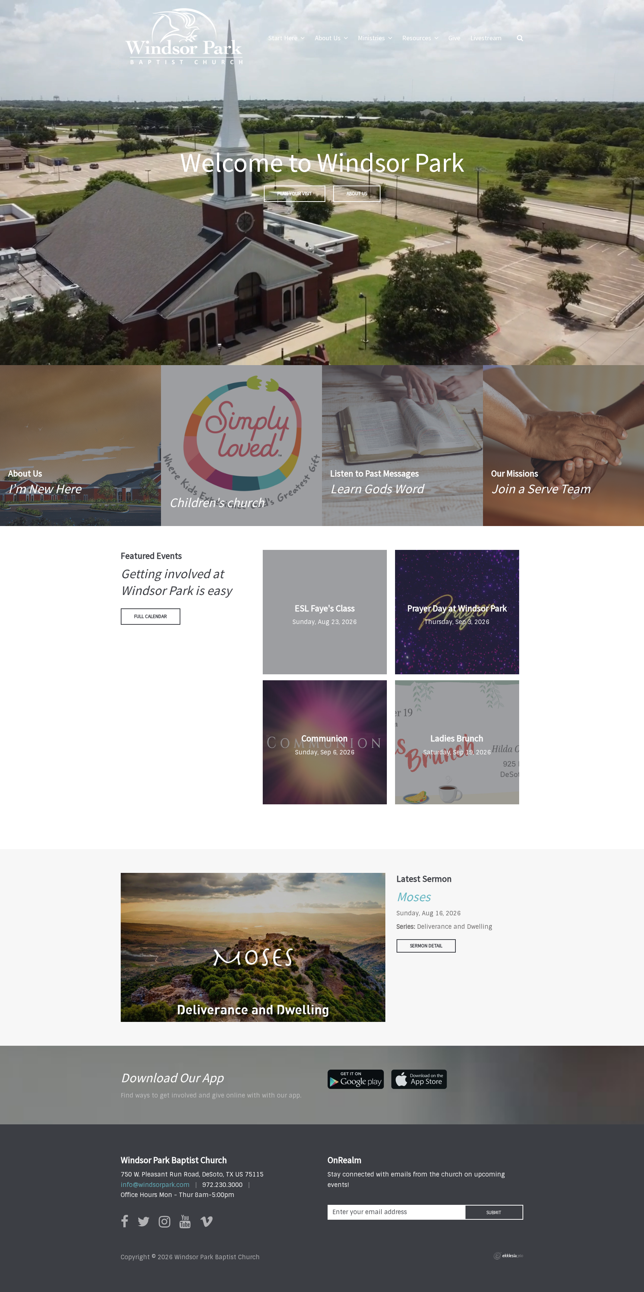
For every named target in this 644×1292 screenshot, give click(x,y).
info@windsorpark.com (155, 1185)
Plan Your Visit (294, 193)
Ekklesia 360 (508, 1256)
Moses (413, 897)
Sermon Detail (426, 946)
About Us (357, 193)
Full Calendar (150, 616)
